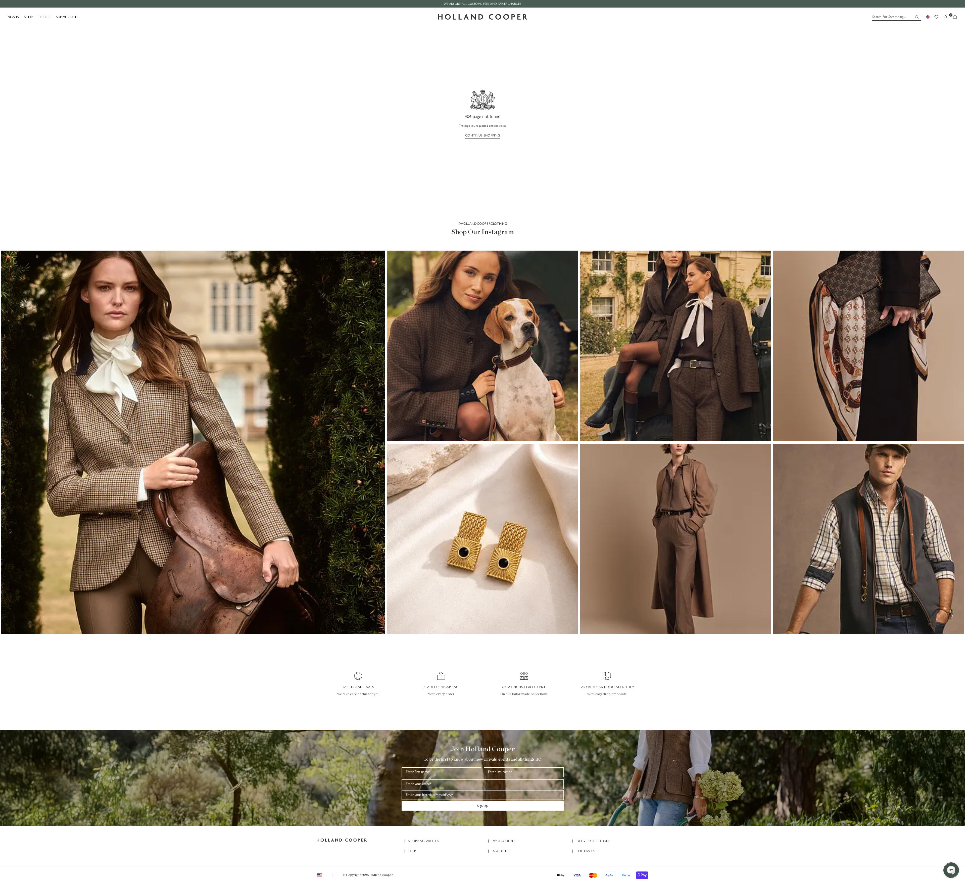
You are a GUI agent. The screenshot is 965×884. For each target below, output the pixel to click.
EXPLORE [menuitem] (44, 17)
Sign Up (482, 806)
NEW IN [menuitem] (13, 17)
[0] (954, 17)
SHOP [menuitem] (28, 17)
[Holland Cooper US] (482, 17)
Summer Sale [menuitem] (66, 17)
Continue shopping (482, 135)
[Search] (917, 17)
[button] (193, 442)
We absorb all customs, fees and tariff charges (482, 4)
